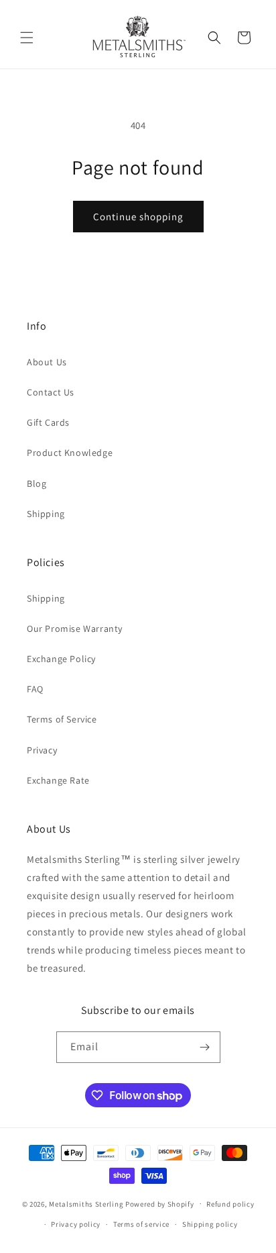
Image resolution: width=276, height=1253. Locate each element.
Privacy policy (75, 1224)
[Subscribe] (205, 1047)
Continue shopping (138, 216)
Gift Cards (48, 422)
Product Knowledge (70, 453)
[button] (27, 37)
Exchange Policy (61, 659)
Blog (36, 483)
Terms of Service (62, 719)
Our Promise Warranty (75, 628)
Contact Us (50, 392)
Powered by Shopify (159, 1203)
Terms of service (141, 1224)
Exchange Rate (58, 780)
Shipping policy (210, 1224)
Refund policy (230, 1204)
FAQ (35, 689)
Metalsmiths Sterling (86, 1203)
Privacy (42, 750)
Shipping (46, 514)
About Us (47, 362)
